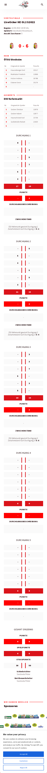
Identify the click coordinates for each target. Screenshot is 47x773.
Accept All (23, 754)
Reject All (23, 768)
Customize (24, 761)
